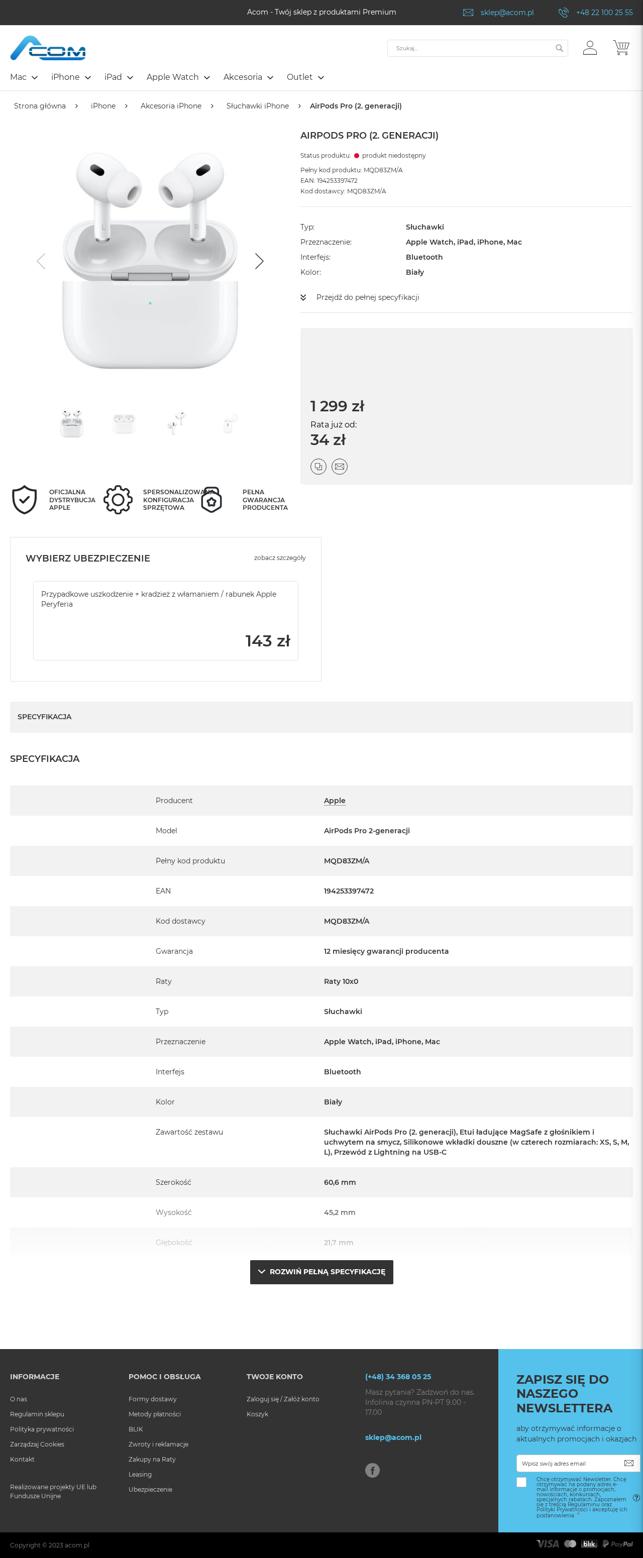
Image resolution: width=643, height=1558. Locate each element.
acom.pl (77, 1545)
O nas (18, 1399)
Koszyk (257, 1414)
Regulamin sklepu (37, 1414)
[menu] (321, 78)
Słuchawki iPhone (258, 105)
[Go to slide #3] (176, 423)
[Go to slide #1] (72, 423)
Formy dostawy (153, 1399)
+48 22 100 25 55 (604, 12)
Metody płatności (155, 1414)
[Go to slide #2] (124, 423)
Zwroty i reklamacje (158, 1444)
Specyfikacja (44, 716)
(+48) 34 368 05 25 (398, 1376)
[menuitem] (23, 77)
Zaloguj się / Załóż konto (283, 1399)
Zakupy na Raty (152, 1459)
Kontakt (22, 1459)
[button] (590, 47)
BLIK (136, 1429)
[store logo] (47, 48)
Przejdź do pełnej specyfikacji (367, 297)
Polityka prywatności (42, 1429)
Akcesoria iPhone (171, 105)
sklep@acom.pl (507, 12)
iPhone (103, 105)
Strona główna (40, 105)
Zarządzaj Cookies (37, 1444)
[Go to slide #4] (228, 423)
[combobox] (477, 48)
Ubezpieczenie (150, 1489)
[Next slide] (258, 261)
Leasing (140, 1474)
